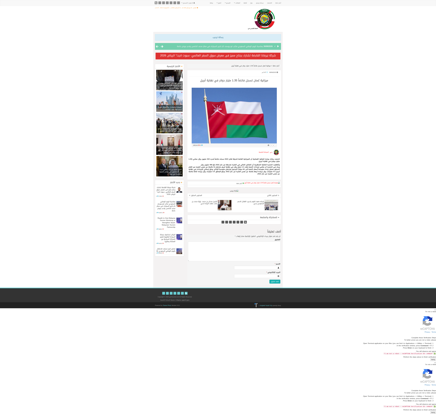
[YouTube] (171, 3)
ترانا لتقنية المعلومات (266, 305)
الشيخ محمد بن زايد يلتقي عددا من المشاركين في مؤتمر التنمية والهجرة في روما (171, 172)
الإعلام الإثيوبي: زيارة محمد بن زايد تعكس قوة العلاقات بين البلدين (169, 130)
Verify (433, 359)
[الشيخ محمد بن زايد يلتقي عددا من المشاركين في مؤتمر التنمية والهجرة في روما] (169, 166)
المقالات (237, 3)
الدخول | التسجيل (187, 3)
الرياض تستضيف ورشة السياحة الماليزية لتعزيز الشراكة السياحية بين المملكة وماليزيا (167, 238)
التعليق (277, 240)
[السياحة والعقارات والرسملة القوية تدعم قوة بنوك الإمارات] (169, 101)
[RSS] (156, 3)
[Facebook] (164, 3)
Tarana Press (167, 305)
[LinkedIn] (175, 3)
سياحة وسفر (260, 3)
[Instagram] (178, 3)
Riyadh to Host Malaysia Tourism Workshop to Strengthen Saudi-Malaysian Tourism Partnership (166, 223)
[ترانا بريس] (256, 305)
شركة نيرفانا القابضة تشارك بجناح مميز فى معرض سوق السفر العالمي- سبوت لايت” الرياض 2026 (218, 55)
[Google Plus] (167, 3)
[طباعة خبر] (268, 145)
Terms (434, 332)
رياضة (211, 3)
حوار (251, 3)
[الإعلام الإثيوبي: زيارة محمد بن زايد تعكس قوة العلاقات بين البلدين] (169, 123)
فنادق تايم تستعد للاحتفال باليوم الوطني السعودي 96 (165, 250)
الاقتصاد (269, 3)
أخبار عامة (278, 3)
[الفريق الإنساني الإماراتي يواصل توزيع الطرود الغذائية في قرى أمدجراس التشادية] (169, 80)
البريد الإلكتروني (273, 272)
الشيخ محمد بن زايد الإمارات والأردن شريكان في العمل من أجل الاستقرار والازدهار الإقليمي (170, 150)
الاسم (277, 264)
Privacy (427, 332)
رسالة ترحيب (218, 37)
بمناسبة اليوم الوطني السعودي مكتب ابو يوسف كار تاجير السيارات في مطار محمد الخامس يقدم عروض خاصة (220, 46)
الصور (219, 3)
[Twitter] (160, 3)
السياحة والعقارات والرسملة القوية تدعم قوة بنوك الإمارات (170, 108)
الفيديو (228, 3)
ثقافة (245, 3)
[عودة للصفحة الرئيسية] (261, 21)
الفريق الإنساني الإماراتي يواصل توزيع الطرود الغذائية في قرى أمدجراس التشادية (170, 85)
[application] (234, 165)
